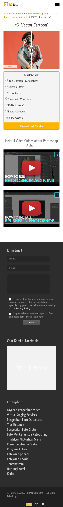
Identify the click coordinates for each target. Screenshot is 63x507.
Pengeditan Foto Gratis (21, 429)
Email (12, 268)
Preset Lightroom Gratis (22, 444)
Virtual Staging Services (22, 415)
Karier (10, 474)
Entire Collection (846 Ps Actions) (15, 114)
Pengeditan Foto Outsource (24, 420)
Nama (12, 258)
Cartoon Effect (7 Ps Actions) (14, 90)
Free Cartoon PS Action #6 (23, 80)
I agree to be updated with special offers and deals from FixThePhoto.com (31, 315)
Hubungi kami (16, 469)
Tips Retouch (15, 424)
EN (29, 504)
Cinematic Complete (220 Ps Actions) (18, 102)
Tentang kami (15, 464)
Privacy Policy (23, 308)
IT (43, 504)
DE (36, 504)
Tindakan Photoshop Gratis (24, 439)
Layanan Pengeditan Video (23, 410)
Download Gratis (31, 126)
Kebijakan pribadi (18, 454)
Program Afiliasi (17, 449)
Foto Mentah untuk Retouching (27, 434)
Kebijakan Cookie (17, 459)
